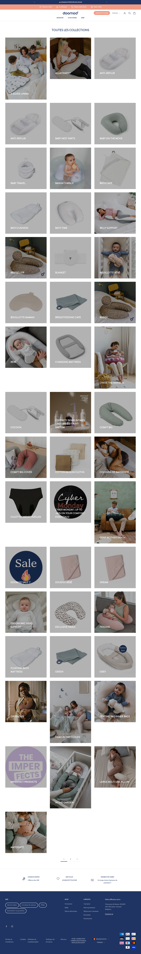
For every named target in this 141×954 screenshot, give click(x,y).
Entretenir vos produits (15, 911)
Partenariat (88, 918)
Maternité (60, 18)
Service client (12, 905)
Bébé (82, 18)
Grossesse (68, 904)
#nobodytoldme (102, 13)
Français (115, 13)
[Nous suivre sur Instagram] (12, 926)
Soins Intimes (72, 18)
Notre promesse (89, 907)
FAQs (43, 905)
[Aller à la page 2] (77, 859)
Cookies (23, 939)
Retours (64, 939)
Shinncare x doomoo (91, 911)
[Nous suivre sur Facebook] (6, 926)
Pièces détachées (71, 911)
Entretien (87, 915)
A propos (87, 904)
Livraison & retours (29, 905)
